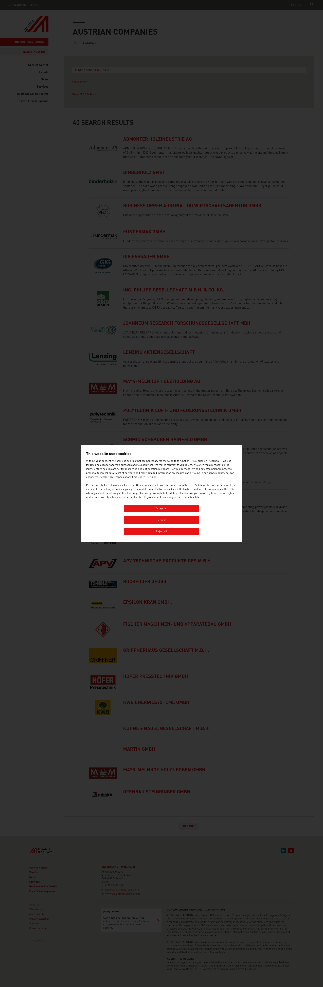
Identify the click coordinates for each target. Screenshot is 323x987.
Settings (161, 520)
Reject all (161, 531)
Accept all (161, 508)
